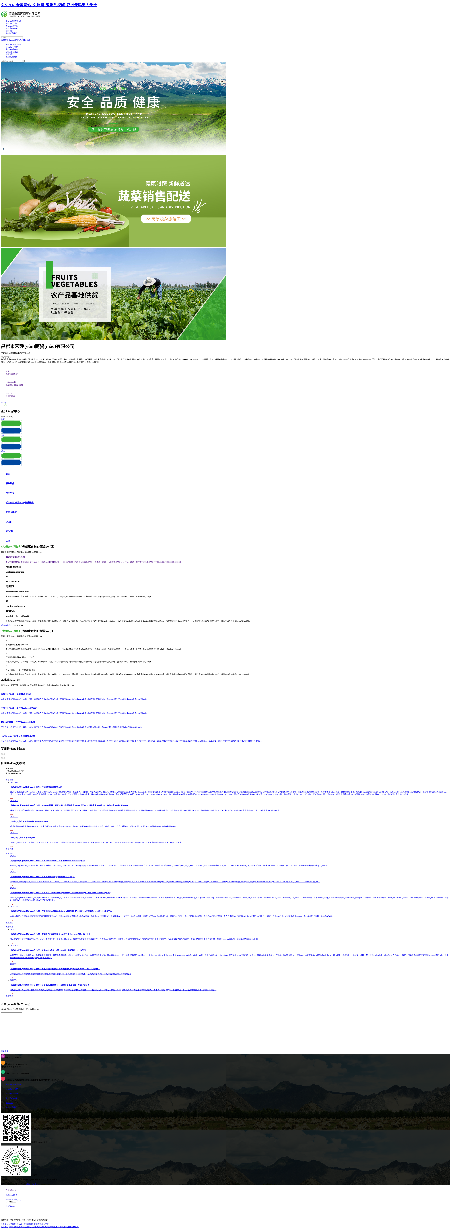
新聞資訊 (9, 31)
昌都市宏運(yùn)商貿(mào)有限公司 (15, 40)
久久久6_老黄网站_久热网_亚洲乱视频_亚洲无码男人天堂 (49, 5)
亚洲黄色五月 (73, 1227)
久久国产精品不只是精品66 (55, 1227)
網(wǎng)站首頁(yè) (13, 21)
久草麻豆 (4, 1227)
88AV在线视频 (15, 1227)
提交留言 (4, 1051)
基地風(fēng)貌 (12, 28)
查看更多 (9, 780)
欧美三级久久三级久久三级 (32, 1227)
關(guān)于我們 (12, 23)
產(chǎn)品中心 (12, 26)
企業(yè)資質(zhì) (33, 1184)
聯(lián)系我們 (11, 33)
